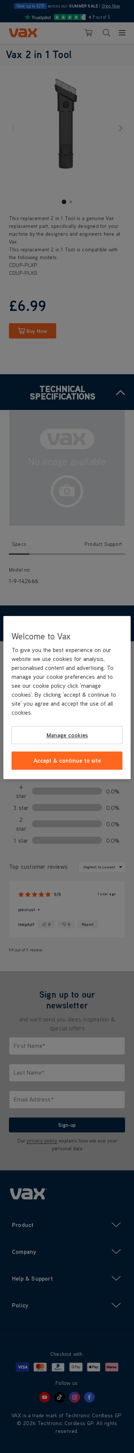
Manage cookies (67, 735)
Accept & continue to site (67, 760)
